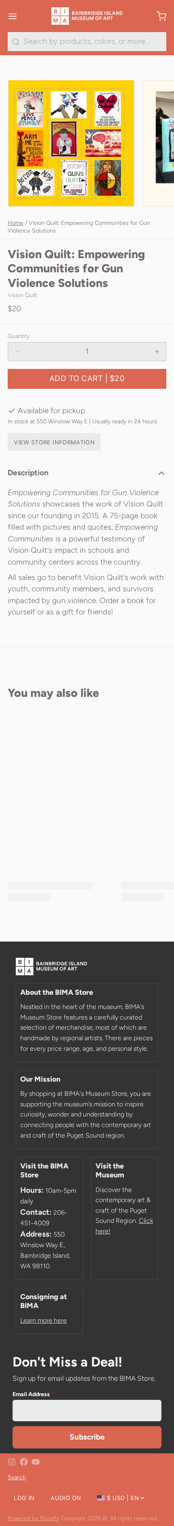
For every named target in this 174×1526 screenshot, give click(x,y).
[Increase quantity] (157, 352)
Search (17, 1477)
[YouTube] (36, 1462)
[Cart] (157, 16)
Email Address (33, 1394)
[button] (87, 379)
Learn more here (43, 1320)
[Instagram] (12, 1462)
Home (15, 222)
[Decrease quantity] (17, 352)
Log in (24, 1497)
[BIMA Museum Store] (87, 16)
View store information (54, 442)
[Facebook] (24, 1462)
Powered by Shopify (33, 1518)
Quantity (19, 336)
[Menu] (16, 16)
